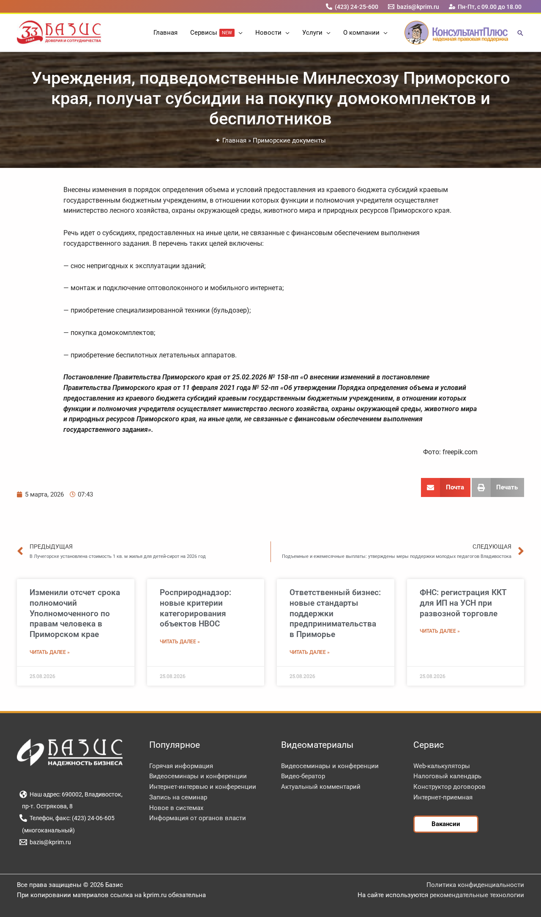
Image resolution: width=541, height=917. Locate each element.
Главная (234, 140)
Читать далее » (50, 652)
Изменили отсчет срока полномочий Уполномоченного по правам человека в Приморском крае (75, 613)
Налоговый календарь (447, 776)
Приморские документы (289, 140)
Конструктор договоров (449, 787)
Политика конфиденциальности (475, 885)
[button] (239, 32)
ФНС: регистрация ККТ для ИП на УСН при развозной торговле (463, 603)
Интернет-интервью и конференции (202, 787)
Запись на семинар (178, 797)
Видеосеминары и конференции (198, 776)
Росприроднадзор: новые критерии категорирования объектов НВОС (195, 608)
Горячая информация (181, 766)
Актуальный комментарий (321, 787)
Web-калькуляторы (441, 766)
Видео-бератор (303, 776)
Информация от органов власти (197, 818)
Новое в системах (176, 808)
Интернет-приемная (443, 797)
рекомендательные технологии (477, 895)
